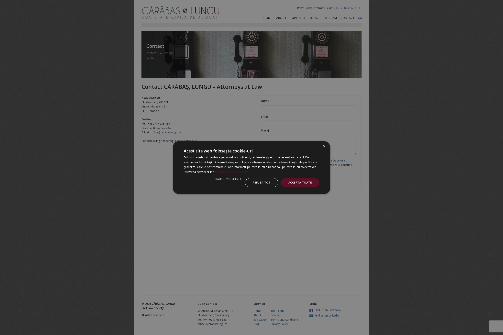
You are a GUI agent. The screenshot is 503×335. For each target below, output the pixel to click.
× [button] (323, 145)
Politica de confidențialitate (233, 172)
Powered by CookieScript (229, 178)
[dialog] (251, 167)
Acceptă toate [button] (300, 182)
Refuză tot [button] (262, 182)
